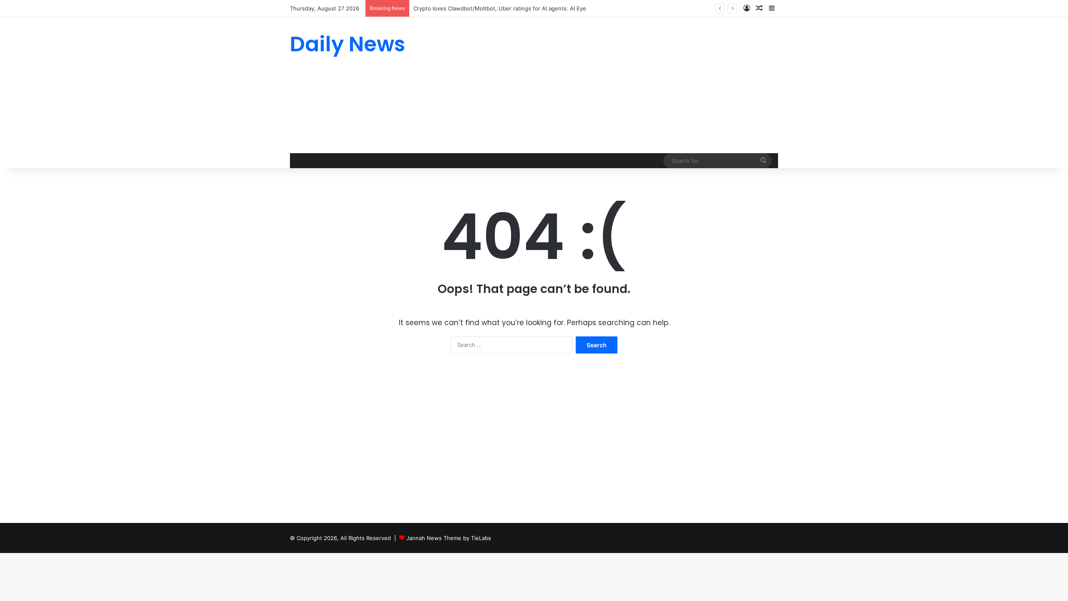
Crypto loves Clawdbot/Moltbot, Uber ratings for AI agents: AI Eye (499, 8)
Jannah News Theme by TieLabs (448, 538)
